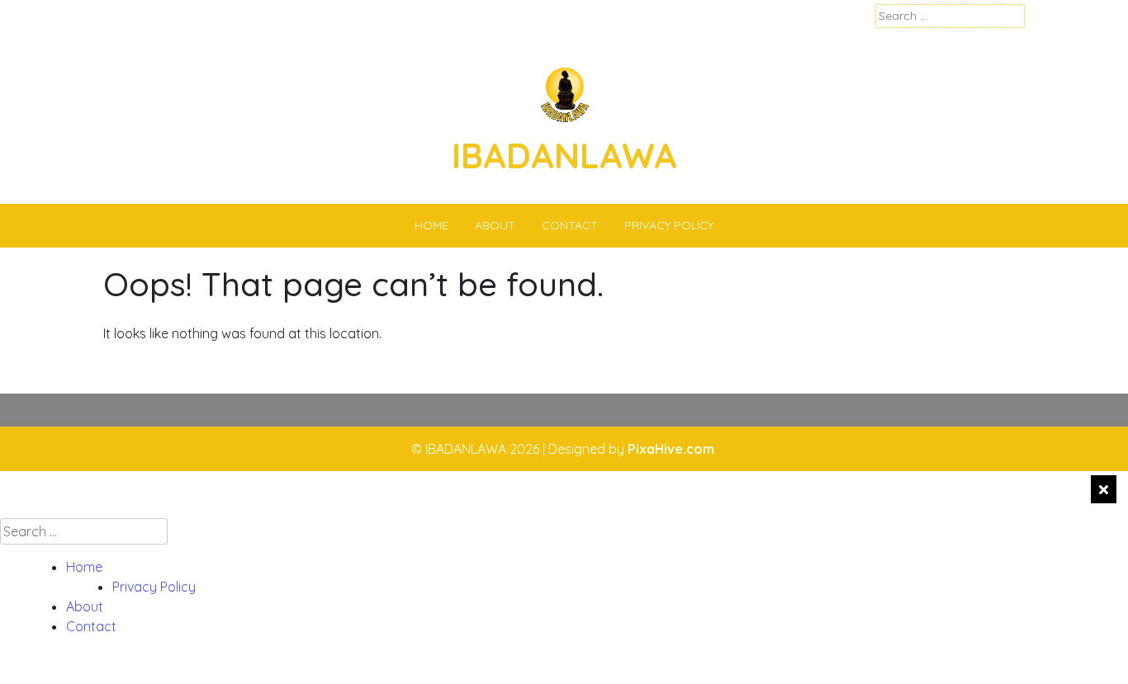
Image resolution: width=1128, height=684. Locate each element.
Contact (570, 225)
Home (431, 225)
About (495, 225)
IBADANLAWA (564, 155)
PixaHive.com (671, 449)
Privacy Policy (668, 225)
